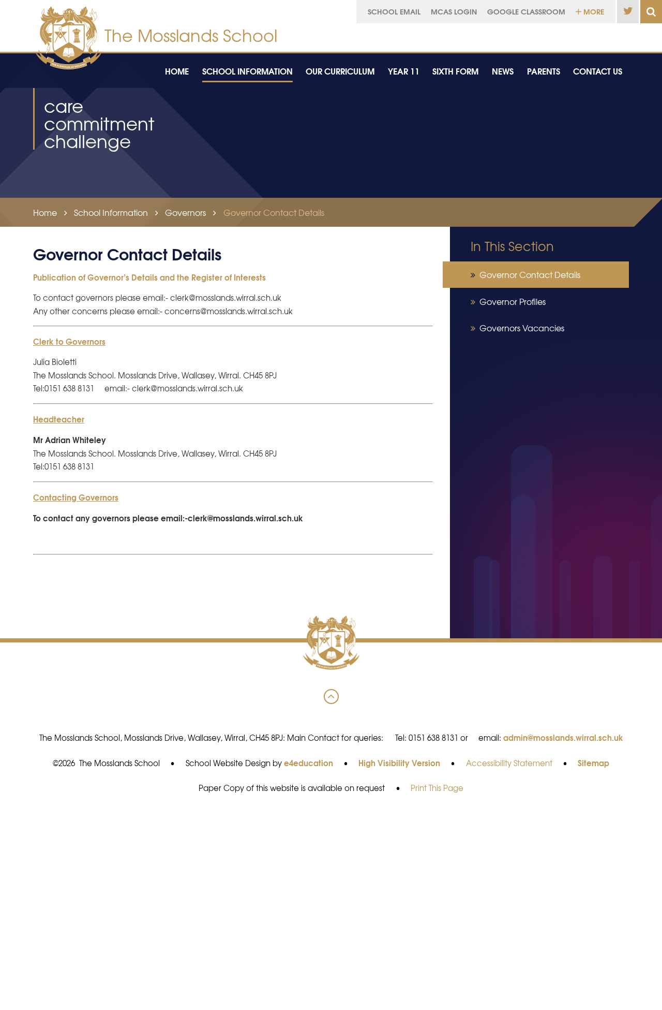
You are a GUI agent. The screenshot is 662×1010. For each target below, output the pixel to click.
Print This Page (437, 788)
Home (45, 212)
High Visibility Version (399, 762)
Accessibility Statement (509, 763)
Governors (185, 212)
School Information (111, 212)
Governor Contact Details (273, 212)
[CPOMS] (575, 35)
